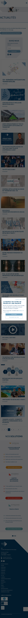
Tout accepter (14, 314)
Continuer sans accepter (20, 299)
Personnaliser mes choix (14, 317)
